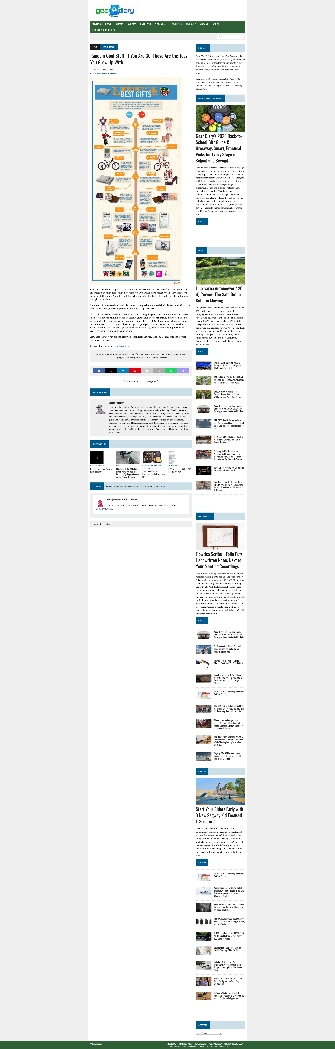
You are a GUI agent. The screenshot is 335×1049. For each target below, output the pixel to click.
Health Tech (145, 24)
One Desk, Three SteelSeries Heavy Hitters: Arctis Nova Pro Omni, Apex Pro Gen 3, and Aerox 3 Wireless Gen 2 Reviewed (228, 486)
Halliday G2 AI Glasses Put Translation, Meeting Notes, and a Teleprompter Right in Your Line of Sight (228, 966)
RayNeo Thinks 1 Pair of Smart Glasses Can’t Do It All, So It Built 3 (228, 662)
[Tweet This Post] (111, 370)
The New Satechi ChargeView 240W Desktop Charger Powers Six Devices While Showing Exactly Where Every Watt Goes (229, 740)
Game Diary (191, 24)
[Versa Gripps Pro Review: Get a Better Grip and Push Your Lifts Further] (203, 473)
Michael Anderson (108, 73)
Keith (109, 499)
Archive (214, 1046)
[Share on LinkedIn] (123, 370)
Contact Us (223, 1046)
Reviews (119, 466)
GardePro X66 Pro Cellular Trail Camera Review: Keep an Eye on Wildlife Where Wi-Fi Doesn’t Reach (228, 394)
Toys (111, 69)
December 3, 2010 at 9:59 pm (125, 499)
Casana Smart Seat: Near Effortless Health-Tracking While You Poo (228, 949)
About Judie (172, 1044)
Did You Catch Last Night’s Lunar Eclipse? (101, 470)
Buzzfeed (124, 346)
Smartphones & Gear (101, 24)
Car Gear (132, 24)
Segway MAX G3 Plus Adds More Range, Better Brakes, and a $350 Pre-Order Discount (227, 756)
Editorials (173, 466)
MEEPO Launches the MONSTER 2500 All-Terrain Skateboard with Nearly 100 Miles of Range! (229, 936)
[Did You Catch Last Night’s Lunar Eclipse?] (97, 462)
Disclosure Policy (215, 1044)
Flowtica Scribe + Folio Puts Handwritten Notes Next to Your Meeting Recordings (219, 560)
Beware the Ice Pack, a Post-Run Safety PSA (179, 470)
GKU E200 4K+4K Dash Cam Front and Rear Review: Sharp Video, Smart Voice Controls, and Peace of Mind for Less (229, 424)
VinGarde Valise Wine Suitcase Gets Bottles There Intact (153, 474)
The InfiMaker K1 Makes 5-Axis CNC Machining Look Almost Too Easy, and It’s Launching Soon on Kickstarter (229, 708)
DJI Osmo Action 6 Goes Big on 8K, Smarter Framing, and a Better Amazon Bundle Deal (228, 649)
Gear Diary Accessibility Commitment (183, 1046)
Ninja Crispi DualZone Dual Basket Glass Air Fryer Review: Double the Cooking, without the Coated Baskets (229, 408)
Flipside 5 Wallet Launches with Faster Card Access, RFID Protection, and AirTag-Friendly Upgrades (229, 995)
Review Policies (200, 1044)
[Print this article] (159, 370)
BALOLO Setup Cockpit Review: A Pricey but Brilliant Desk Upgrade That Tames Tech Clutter (227, 365)
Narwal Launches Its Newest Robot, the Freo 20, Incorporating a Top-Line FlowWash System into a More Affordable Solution (229, 892)
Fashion (216, 24)
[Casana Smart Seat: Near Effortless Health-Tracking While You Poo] (203, 953)
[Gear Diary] (114, 11)
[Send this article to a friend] (147, 370)
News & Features (97, 466)
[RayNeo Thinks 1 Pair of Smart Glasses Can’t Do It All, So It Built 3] (203, 666)
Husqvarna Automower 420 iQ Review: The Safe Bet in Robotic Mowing (219, 294)
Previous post (133, 381)
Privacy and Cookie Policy (233, 1044)
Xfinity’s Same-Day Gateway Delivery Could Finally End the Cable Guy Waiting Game (228, 981)
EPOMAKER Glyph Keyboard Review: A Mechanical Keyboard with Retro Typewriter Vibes (228, 439)
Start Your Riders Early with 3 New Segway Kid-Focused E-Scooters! (219, 815)
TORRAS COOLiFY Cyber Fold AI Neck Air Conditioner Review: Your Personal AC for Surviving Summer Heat (229, 380)
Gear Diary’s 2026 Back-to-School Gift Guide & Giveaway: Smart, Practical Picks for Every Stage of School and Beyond (219, 148)
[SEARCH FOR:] (230, 36)
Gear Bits (202, 771)
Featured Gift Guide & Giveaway (210, 98)
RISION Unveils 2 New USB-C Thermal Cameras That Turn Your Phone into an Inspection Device (229, 907)
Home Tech (119, 24)
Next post (151, 381)
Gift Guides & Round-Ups (103, 30)
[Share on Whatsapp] (171, 370)
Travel (161, 466)
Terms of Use (204, 1046)
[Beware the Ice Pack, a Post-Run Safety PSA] (172, 461)
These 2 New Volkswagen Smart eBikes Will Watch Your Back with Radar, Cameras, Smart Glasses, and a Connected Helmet (228, 724)
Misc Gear (204, 24)
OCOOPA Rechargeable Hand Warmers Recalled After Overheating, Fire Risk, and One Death (229, 921)
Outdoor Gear (161, 24)
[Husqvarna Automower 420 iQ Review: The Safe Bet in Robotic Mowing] (220, 282)
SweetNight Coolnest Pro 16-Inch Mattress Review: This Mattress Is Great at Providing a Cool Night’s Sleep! (228, 679)
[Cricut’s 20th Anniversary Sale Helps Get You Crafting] (203, 697)
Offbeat (103, 69)
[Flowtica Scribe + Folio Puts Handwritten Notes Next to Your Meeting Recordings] (220, 548)
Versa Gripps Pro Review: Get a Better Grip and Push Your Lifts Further (229, 469)
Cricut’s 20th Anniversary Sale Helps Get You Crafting (229, 693)
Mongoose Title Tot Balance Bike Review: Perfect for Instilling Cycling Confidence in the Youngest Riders (127, 473)
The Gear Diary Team (185, 1044)
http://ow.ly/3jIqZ (104, 508)
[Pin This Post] (135, 370)
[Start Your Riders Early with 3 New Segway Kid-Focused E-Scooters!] (220, 803)
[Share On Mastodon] (183, 370)
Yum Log (146, 468)
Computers (177, 24)
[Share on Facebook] (99, 370)
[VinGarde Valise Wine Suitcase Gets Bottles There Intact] (152, 462)
